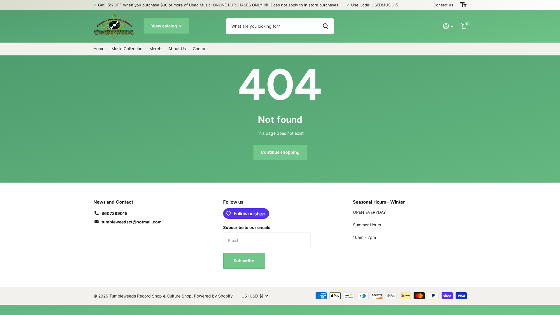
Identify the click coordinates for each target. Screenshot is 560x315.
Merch (155, 48)
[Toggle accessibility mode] (463, 5)
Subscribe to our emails (246, 227)
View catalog (164, 25)
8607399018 (114, 213)
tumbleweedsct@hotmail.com (132, 221)
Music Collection (126, 48)
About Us (177, 48)
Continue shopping (280, 152)
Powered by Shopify (213, 295)
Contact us (443, 5)
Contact (200, 48)
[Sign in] (448, 26)
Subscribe (244, 260)
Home (98, 48)
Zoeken (326, 26)
